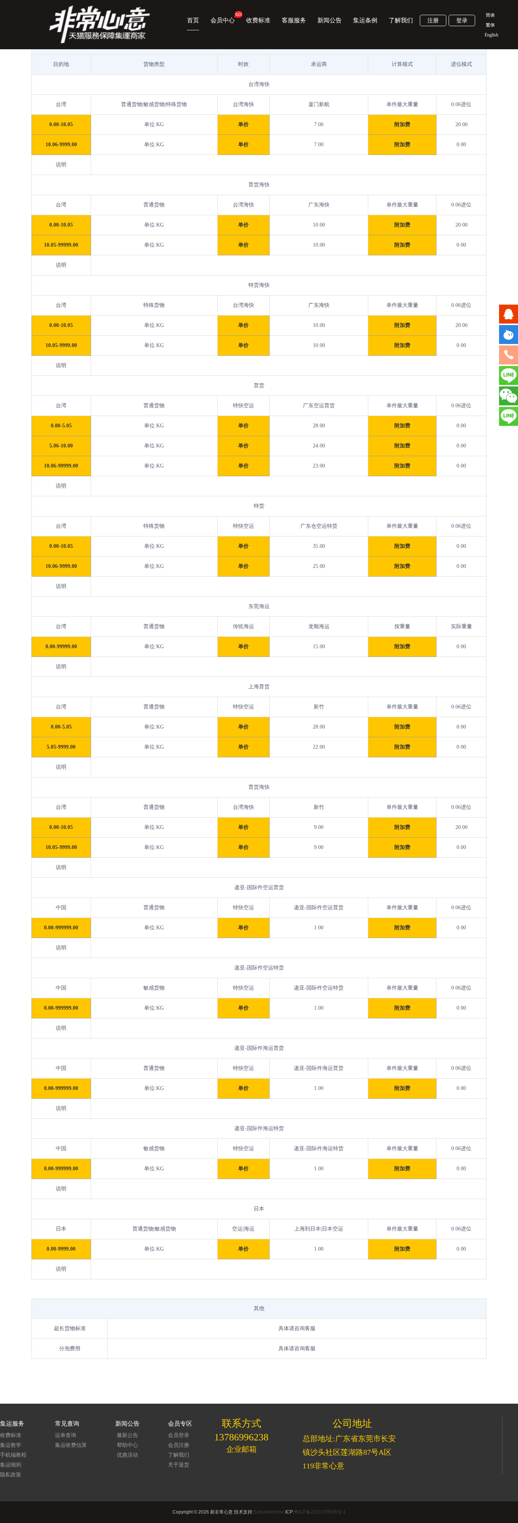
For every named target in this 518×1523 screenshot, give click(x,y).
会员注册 (178, 1445)
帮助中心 (127, 1445)
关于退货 (178, 1465)
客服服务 (294, 20)
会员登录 (178, 1435)
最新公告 (127, 1435)
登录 (462, 20)
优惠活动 (127, 1455)
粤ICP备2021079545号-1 (320, 1512)
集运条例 (365, 20)
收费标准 (258, 20)
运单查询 (65, 1435)
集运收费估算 (71, 1445)
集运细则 (10, 1465)
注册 (433, 20)
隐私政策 (10, 1475)
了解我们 (401, 20)
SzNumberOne (268, 1512)
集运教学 (10, 1445)
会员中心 (222, 20)
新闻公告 (329, 20)
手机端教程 (13, 1455)
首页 (193, 20)
